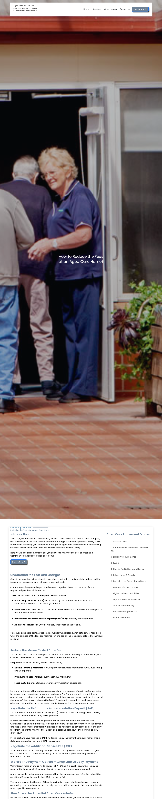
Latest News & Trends (124, 575)
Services (97, 9)
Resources (125, 9)
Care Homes (110, 9)
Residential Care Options (125, 587)
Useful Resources (121, 617)
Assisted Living (120, 541)
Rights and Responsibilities (126, 593)
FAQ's (116, 562)
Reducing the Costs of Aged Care (129, 581)
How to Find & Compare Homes (128, 569)
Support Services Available (126, 599)
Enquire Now (139, 9)
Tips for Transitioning (123, 605)
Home (86, 9)
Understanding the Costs (125, 611)
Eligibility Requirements (124, 556)
